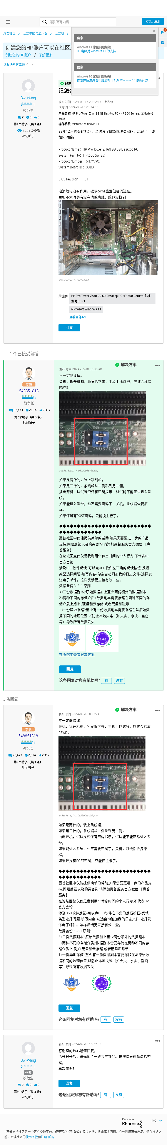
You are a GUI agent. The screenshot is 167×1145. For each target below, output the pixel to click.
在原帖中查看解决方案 (77, 654)
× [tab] (154, 31)
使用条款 (32, 1137)
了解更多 (46, 55)
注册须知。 (48, 1137)
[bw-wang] (28, 86)
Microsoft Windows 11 (86, 309)
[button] (108, 237)
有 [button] (106, 680)
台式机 (59, 33)
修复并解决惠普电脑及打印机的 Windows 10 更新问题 (112, 80)
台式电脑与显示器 (35, 33)
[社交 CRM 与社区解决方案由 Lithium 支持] (132, 1122)
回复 (69, 327)
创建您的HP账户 (18, 55)
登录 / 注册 (153, 21)
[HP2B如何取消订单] (27, 64)
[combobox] (78, 21)
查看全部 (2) (77, 317)
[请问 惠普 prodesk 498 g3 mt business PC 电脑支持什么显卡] (32, 64)
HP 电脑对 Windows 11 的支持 (96, 51)
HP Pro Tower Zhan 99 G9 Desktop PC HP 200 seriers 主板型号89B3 (110, 298)
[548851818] (28, 373)
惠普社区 (9, 33)
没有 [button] (119, 680)
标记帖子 (28, 136)
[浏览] (7, 21)
